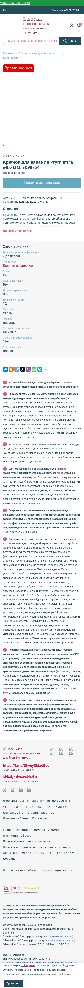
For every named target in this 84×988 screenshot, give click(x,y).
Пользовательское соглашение (26, 841)
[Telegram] (16, 369)
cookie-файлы (28, 965)
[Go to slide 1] (3, 145)
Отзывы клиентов (41, 812)
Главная (8, 53)
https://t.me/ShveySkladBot (26, 765)
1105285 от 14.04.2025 (59, 936)
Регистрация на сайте (58, 870)
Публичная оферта (17, 835)
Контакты (39, 818)
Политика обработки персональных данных (36, 847)
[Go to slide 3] (9, 145)
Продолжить (13, 983)
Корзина (9, 858)
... (58, 53)
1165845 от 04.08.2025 (61, 940)
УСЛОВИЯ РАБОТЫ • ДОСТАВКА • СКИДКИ (35, 807)
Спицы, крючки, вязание (35, 53)
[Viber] (28, 369)
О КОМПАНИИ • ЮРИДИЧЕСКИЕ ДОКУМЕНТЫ (37, 801)
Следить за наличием (42, 182)
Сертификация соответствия (24, 853)
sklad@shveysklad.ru (20, 777)
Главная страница (17, 830)
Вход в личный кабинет (21, 870)
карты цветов (61, 473)
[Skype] (39, 369)
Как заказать (13, 812)
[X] (22, 369)
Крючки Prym (12, 57)
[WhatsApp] (34, 369)
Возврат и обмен (47, 830)
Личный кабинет (15, 818)
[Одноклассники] (11, 369)
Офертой (66, 974)
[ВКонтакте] (5, 369)
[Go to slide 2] (6, 145)
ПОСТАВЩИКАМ (62, 853)
